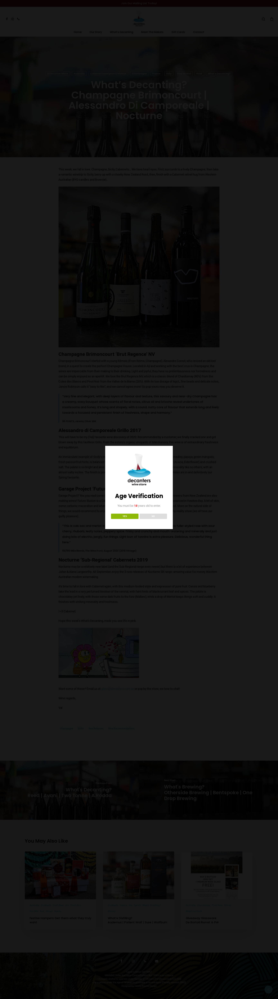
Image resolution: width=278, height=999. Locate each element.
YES (125, 516)
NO (153, 516)
